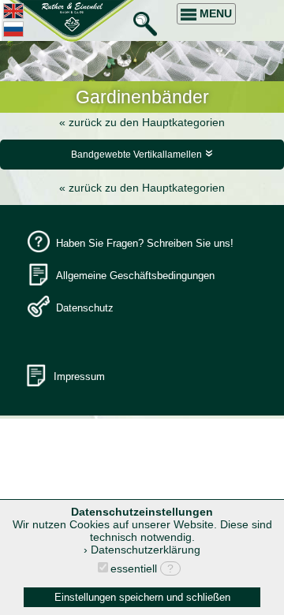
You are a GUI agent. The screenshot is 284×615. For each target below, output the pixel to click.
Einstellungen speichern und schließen (142, 597)
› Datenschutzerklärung (142, 549)
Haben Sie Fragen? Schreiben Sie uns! (145, 243)
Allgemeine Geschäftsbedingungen (135, 275)
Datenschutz (85, 308)
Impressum (79, 376)
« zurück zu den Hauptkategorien (142, 122)
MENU (214, 13)
